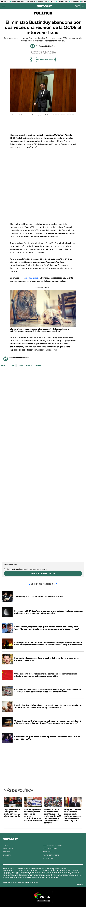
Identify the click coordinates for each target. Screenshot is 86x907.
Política (43, 13)
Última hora (77, 6)
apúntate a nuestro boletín (43, 573)
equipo (5, 845)
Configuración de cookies (52, 845)
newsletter (7, 855)
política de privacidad (51, 855)
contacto (6, 852)
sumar (38, 365)
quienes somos (8, 848)
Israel (3, 365)
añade (32, 278)
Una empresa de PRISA (43, 895)
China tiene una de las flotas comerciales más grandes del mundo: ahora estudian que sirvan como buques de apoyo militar (45, 675)
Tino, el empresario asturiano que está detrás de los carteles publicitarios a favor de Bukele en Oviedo (33, 815)
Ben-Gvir (52, 1)
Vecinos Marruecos (17, 1)
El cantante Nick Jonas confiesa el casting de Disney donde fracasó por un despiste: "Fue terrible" (46, 659)
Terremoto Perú (42, 1)
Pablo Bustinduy (25, 365)
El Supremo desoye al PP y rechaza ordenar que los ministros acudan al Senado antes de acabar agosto (72, 815)
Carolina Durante (63, 1)
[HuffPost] (10, 838)
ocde (12, 365)
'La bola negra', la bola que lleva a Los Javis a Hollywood (38, 596)
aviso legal (47, 852)
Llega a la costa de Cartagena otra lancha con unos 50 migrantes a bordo (12, 812)
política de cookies (50, 848)
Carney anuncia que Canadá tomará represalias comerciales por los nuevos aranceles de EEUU (47, 737)
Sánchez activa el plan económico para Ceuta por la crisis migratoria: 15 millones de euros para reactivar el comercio (52, 816)
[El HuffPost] (44, 6)
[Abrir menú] (3, 6)
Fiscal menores (30, 1)
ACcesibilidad (48, 858)
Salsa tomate (75, 1)
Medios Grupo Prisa (43, 900)
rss (4, 858)
